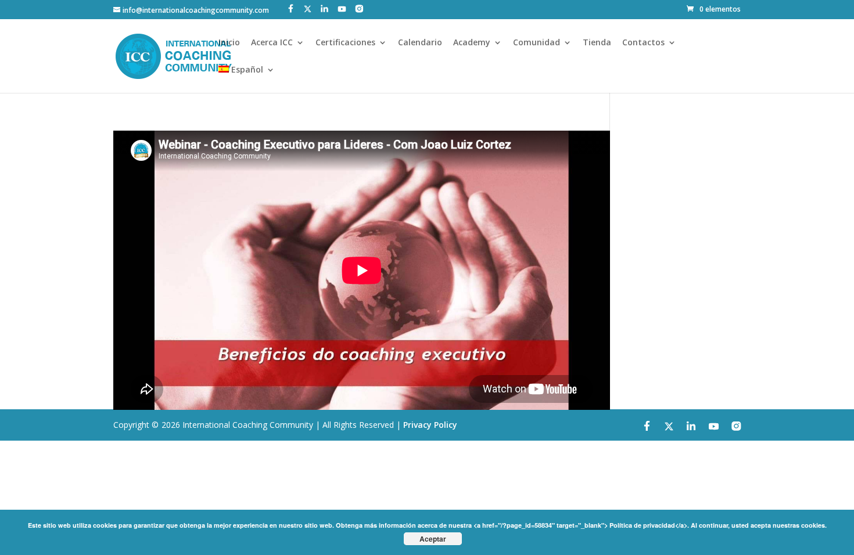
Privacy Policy (430, 424)
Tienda (597, 43)
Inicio (229, 43)
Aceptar (432, 539)
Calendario (420, 43)
